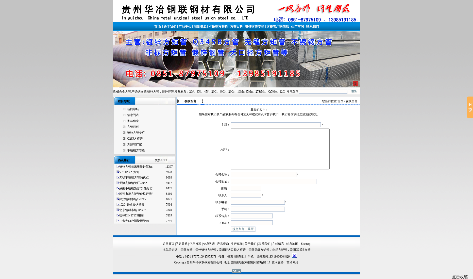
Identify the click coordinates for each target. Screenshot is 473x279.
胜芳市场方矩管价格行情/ (135, 194)
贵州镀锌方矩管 (205, 249)
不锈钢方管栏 (218, 26)
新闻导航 (133, 109)
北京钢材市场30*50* (132, 210)
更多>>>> (161, 160)
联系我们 (312, 26)
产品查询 (223, 244)
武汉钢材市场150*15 (132, 199)
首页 (340, 101)
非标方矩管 (279, 249)
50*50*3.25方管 (129, 172)
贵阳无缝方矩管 (259, 249)
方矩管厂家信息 (278, 26)
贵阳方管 (186, 249)
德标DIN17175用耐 (131, 215)
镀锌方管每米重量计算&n (135, 166)
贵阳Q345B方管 (300, 249)
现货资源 (200, 26)
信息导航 (181, 244)
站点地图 (292, 244)
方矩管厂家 (134, 144)
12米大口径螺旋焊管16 (134, 221)
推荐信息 (133, 121)
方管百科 (236, 26)
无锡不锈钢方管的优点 (134, 177)
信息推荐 (195, 244)
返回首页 (168, 244)
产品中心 (185, 26)
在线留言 (278, 244)
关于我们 (170, 26)
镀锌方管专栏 (254, 26)
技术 (275, 262)
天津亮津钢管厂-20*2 (133, 183)
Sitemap (305, 244)
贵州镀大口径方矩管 (232, 249)
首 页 (157, 26)
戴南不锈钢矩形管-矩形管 (136, 188)
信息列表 (133, 115)
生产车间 (297, 26)
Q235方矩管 (135, 138)
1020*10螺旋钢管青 (131, 204)
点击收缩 (460, 277)
